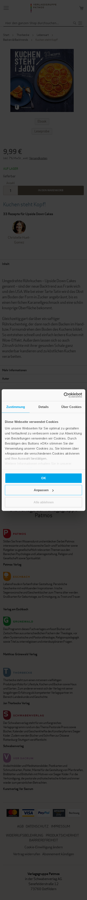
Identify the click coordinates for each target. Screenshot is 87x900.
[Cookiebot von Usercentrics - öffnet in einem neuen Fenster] (63, 395)
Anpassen (41, 490)
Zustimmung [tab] (15, 406)
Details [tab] (43, 406)
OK (43, 478)
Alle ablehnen (44, 502)
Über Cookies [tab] (71, 406)
